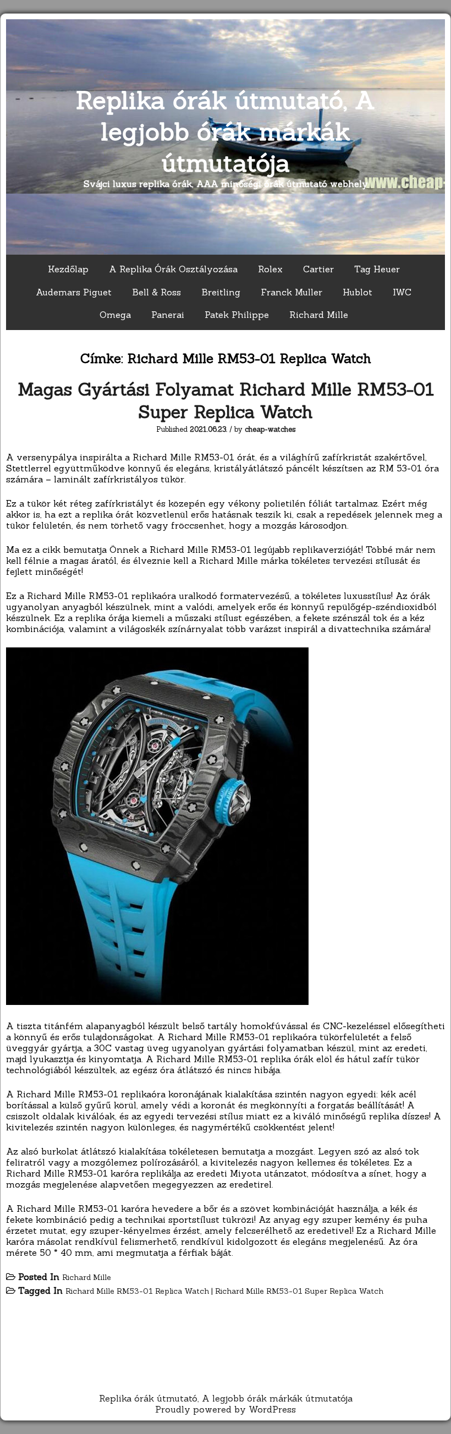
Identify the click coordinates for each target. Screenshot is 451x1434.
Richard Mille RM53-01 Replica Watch (137, 1291)
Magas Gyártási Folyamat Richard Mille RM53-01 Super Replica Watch (226, 400)
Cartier (318, 268)
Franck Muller (291, 292)
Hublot (357, 292)
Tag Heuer (377, 268)
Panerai (167, 314)
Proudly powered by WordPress (225, 1409)
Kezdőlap (68, 268)
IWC (402, 292)
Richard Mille (318, 314)
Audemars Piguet (74, 292)
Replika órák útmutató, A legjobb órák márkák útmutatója (226, 131)
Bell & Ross (156, 292)
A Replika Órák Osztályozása (173, 268)
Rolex (270, 268)
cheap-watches (270, 429)
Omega (115, 314)
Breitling (220, 292)
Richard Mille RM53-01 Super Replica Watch (299, 1291)
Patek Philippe (237, 314)
